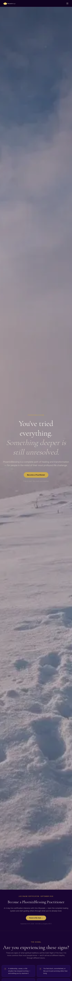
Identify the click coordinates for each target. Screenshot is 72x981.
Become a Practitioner (36, 475)
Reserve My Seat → (36, 918)
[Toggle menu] (67, 3)
